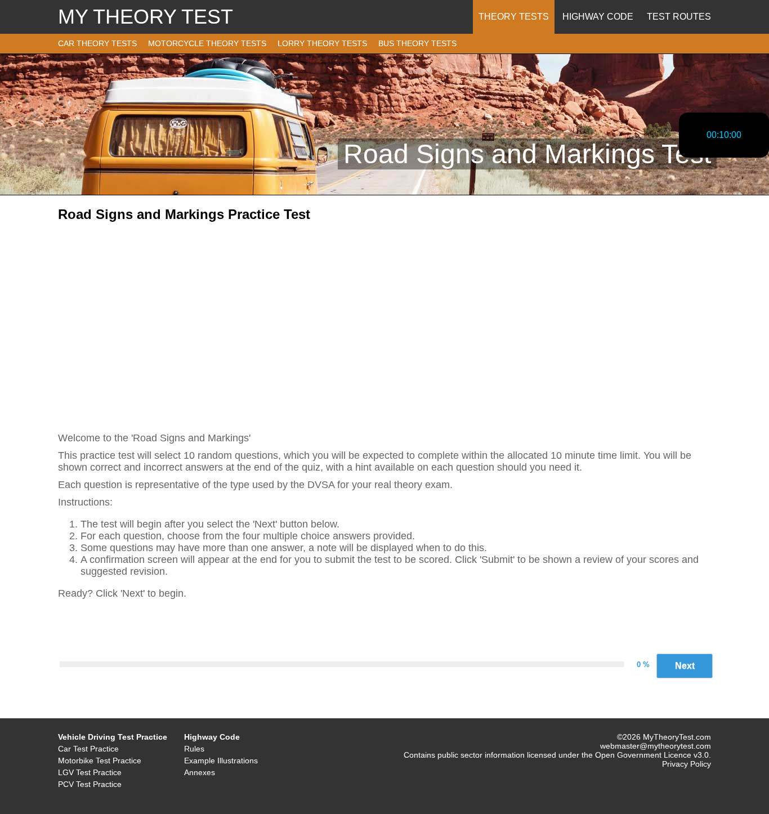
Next (685, 665)
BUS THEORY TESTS (417, 43)
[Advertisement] (384, 318)
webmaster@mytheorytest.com (655, 745)
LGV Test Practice (90, 772)
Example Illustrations (221, 760)
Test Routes (679, 16)
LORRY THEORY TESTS (322, 43)
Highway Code (597, 16)
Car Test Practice (88, 748)
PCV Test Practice (90, 784)
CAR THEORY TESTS (97, 43)
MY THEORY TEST (145, 16)
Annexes (199, 772)
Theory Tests (514, 16)
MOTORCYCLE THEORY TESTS (207, 43)
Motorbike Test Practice (99, 760)
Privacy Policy (686, 763)
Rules (194, 748)
